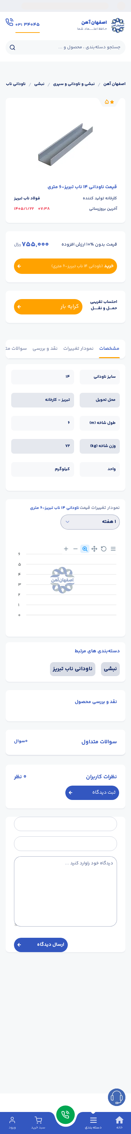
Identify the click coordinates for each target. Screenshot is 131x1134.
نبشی (39, 84)
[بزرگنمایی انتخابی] (84, 549)
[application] (65, 587)
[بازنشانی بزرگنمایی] (103, 549)
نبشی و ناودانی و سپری (74, 84)
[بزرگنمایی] (66, 549)
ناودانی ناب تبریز (73, 669)
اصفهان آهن (114, 84)
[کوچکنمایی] (75, 549)
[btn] (116, 1097)
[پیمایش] (94, 549)
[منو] (113, 549)
